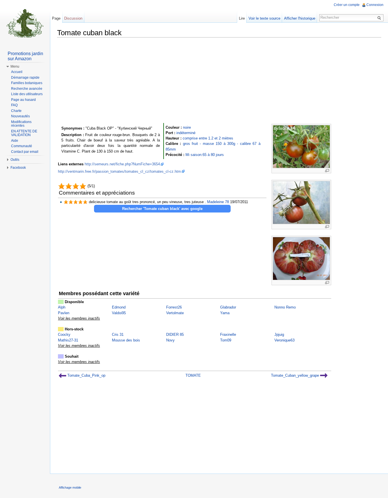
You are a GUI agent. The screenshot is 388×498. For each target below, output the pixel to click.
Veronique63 (284, 340)
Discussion (73, 18)
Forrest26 (174, 307)
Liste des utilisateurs (27, 94)
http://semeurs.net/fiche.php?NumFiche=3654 (122, 164)
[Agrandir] (327, 170)
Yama (225, 313)
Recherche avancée (26, 89)
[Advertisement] (219, 81)
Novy (170, 340)
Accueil (16, 72)
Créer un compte (347, 5)
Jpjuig (279, 334)
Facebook (18, 168)
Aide (14, 141)
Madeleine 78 (218, 202)
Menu (15, 66)
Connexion (374, 5)
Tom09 (225, 340)
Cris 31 (118, 334)
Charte (16, 111)
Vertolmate (175, 313)
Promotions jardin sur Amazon (25, 56)
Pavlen (63, 313)
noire (187, 127)
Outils (15, 160)
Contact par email (24, 152)
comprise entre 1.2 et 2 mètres (208, 138)
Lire (242, 18)
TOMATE (193, 375)
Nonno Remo (285, 307)
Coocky (64, 334)
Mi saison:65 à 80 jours (204, 155)
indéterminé (185, 133)
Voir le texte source (264, 18)
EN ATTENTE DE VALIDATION (24, 133)
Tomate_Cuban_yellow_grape (295, 375)
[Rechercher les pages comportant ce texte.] (380, 17)
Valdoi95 (119, 313)
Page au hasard (23, 100)
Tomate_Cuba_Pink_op (85, 375)
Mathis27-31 (68, 340)
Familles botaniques (26, 83)
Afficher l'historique (299, 18)
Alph (61, 307)
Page (56, 18)
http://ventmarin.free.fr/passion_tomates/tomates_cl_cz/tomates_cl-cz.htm (119, 171)
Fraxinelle (228, 334)
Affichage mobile (70, 487)
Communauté (21, 146)
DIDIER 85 (175, 334)
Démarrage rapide (25, 78)
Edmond (119, 307)
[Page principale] (25, 22)
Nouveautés (20, 116)
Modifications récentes (21, 124)
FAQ (14, 105)
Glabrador (228, 307)
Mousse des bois (126, 340)
